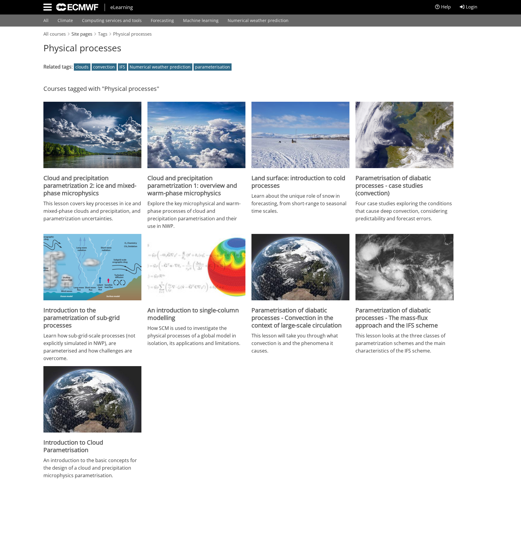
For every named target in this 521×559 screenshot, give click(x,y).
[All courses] (75, 6)
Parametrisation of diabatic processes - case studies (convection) (393, 185)
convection (104, 67)
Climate (65, 20)
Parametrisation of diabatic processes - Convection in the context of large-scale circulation (296, 317)
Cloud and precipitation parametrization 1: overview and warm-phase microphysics (192, 185)
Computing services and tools (112, 20)
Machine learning (201, 20)
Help (446, 7)
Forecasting (162, 20)
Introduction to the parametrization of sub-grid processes (81, 317)
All (46, 20)
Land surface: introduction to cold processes (298, 182)
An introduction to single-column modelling (193, 314)
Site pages (81, 33)
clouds (82, 67)
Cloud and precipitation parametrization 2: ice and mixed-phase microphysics (89, 185)
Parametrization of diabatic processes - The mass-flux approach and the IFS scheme (396, 317)
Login (471, 7)
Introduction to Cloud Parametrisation (73, 446)
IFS (122, 67)
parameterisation (212, 67)
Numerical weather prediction (258, 20)
